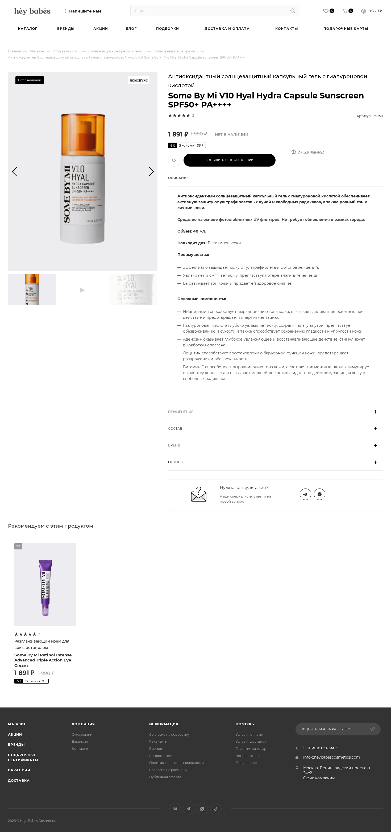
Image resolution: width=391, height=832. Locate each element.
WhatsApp (319, 494)
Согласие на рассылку (168, 770)
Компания (83, 724)
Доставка (19, 781)
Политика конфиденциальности (176, 763)
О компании (82, 734)
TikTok (216, 808)
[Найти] (292, 10)
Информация (163, 724)
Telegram (305, 494)
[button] (14, 171)
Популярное (246, 763)
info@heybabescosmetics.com (331, 757)
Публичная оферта (165, 777)
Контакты (80, 749)
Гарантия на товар (251, 749)
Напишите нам (85, 11)
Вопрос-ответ (161, 756)
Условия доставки (251, 741)
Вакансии (19, 770)
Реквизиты (158, 741)
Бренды (16, 745)
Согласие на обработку (169, 734)
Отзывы (176, 462)
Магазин (17, 724)
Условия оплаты (249, 734)
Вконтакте (175, 808)
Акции (15, 734)
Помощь (245, 724)
